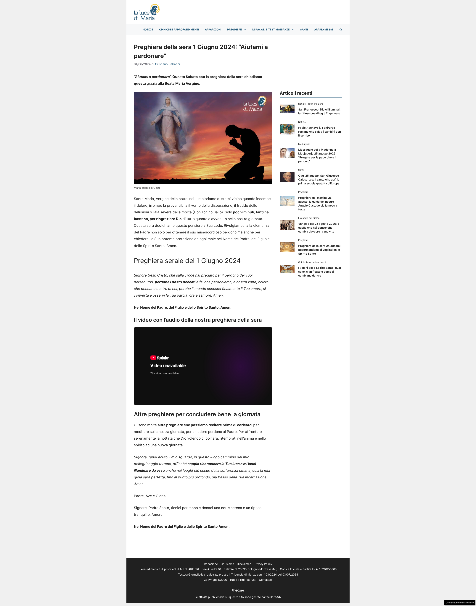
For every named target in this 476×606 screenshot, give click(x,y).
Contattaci (265, 579)
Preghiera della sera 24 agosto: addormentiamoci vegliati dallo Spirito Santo (319, 249)
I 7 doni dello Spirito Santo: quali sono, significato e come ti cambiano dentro (320, 271)
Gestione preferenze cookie (460, 602)
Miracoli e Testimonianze (271, 29)
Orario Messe (324, 29)
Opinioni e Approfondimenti (179, 29)
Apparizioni (213, 29)
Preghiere (234, 29)
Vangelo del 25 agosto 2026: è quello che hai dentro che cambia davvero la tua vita (318, 227)
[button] (341, 29)
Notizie (148, 29)
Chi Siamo (227, 564)
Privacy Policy (263, 564)
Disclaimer (244, 564)
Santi (304, 29)
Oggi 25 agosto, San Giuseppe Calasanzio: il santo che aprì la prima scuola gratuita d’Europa (319, 179)
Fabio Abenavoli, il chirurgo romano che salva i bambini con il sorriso (319, 131)
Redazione (211, 564)
